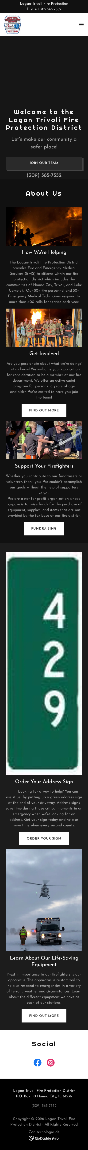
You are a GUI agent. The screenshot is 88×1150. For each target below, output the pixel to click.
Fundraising (44, 528)
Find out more (44, 410)
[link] (12, 24)
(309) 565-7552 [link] (44, 175)
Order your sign (44, 838)
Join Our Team (44, 163)
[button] (81, 24)
